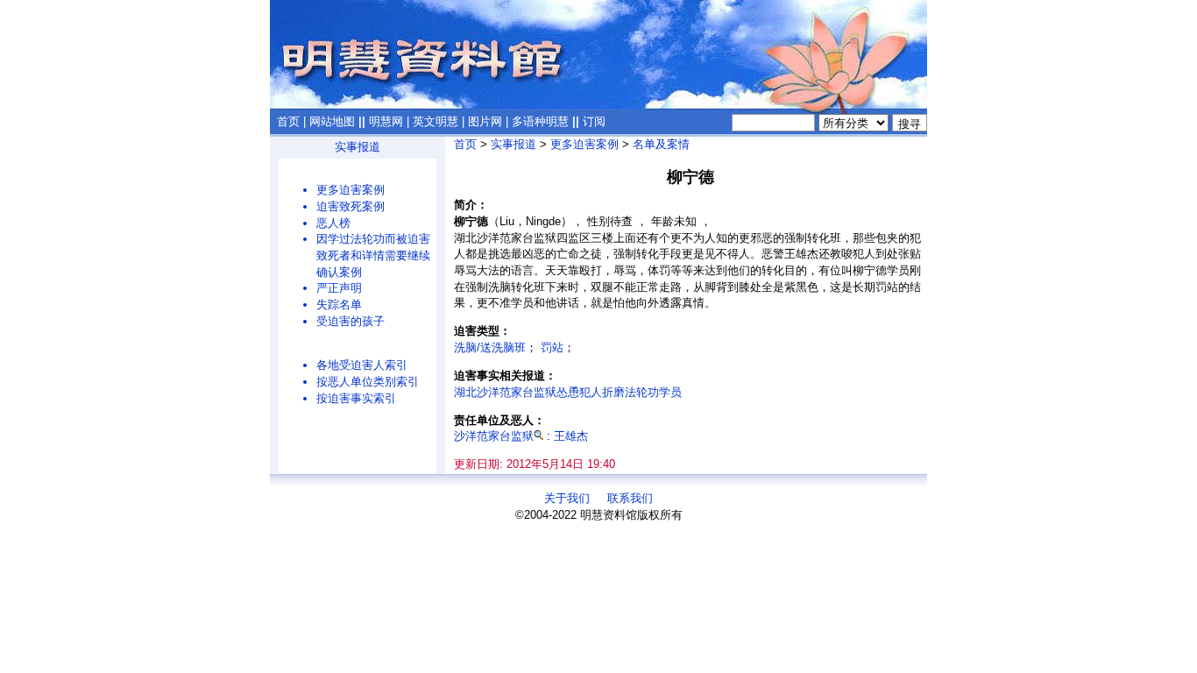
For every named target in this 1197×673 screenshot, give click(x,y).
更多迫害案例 (350, 189)
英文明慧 (435, 121)
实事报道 (357, 146)
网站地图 (332, 121)
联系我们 (630, 498)
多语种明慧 (540, 121)
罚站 (552, 347)
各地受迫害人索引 (361, 365)
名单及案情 (661, 144)
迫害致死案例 (350, 206)
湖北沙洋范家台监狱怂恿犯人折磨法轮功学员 (568, 392)
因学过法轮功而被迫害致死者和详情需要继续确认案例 (373, 255)
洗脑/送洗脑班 (490, 347)
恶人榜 (333, 223)
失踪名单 (339, 304)
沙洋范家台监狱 (494, 436)
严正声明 (339, 287)
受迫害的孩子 (350, 321)
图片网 (485, 121)
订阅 (594, 121)
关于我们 (567, 498)
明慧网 (386, 121)
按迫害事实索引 (356, 398)
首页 (288, 121)
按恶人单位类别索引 (367, 381)
